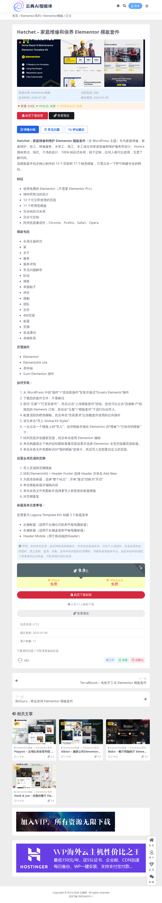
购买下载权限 (34, 115)
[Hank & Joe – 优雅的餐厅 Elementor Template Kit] (34, 776)
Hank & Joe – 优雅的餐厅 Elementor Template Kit (34, 797)
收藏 (124, 660)
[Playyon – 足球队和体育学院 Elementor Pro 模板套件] (34, 731)
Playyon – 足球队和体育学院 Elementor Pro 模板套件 (33, 753)
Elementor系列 (31, 16)
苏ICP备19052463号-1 (81, 896)
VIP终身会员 (116, 580)
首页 (15, 16)
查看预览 (63, 115)
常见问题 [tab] (54, 129)
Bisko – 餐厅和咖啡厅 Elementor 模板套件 (127, 753)
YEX (26, 660)
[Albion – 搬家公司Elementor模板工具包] (81, 731)
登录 (137, 6)
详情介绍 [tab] (29, 129)
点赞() (139, 660)
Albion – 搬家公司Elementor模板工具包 (79, 753)
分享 (111, 660)
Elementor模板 (53, 16)
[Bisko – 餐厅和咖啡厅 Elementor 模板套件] (128, 731)
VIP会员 (55, 580)
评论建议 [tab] (78, 129)
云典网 (83, 892)
